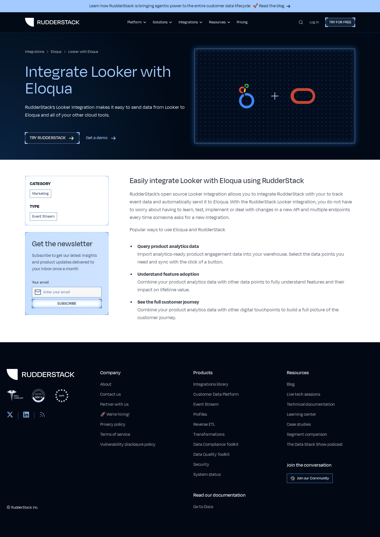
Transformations (208, 434)
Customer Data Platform (216, 394)
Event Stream (206, 404)
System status (207, 474)
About (106, 384)
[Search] (300, 22)
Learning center (301, 414)
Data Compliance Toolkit (216, 444)
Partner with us (114, 404)
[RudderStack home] (52, 22)
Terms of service (115, 434)
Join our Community (313, 478)
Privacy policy (112, 424)
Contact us (110, 394)
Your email (40, 282)
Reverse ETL (204, 424)
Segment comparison (307, 434)
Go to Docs (203, 507)
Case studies (299, 424)
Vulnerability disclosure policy (128, 444)
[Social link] (10, 415)
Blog (291, 384)
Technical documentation (311, 404)
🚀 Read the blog (268, 6)
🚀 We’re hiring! (115, 414)
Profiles (200, 414)
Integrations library (210, 384)
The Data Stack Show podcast (315, 444)
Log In (314, 22)
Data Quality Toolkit (211, 454)
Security (201, 464)
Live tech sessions (303, 394)
